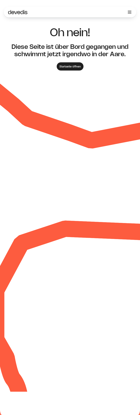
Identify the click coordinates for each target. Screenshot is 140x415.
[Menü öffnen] (129, 12)
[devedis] (17, 12)
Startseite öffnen (70, 66)
